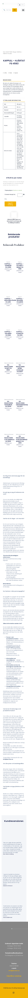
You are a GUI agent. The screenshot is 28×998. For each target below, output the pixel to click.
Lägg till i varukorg (10, 204)
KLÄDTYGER (9, 52)
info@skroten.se (14, 970)
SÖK (14, 9)
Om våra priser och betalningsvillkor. (13, 763)
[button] (23, 10)
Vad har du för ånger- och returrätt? (13, 518)
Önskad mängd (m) (10, 194)
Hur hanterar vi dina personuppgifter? (14, 591)
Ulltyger (14, 52)
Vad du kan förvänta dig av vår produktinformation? (12, 709)
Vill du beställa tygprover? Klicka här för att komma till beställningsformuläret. (14, 221)
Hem (4, 52)
